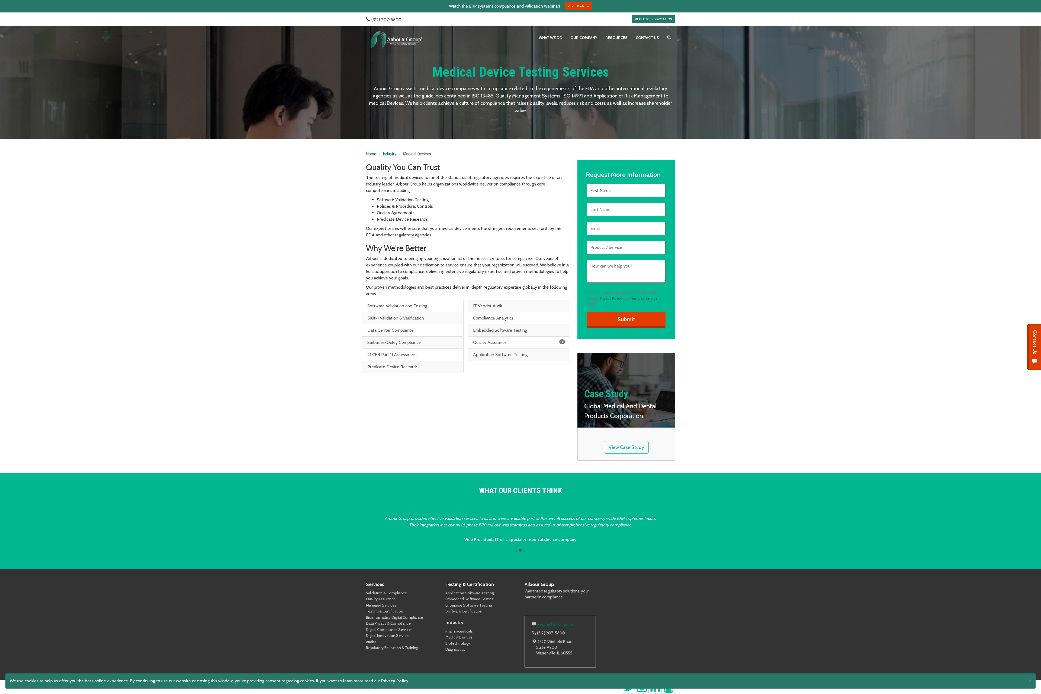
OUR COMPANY (583, 37)
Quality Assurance (517, 342)
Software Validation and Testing (396, 305)
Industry (389, 154)
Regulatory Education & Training (392, 647)
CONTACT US (647, 37)
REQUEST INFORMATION (653, 19)
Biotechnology (457, 643)
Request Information (555, 624)
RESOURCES (616, 37)
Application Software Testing (500, 354)
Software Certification (463, 611)
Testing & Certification (384, 611)
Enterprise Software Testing (468, 605)
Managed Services (381, 605)
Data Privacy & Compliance (388, 623)
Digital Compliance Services (389, 629)
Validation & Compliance (386, 593)
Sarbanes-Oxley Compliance (393, 342)
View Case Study (626, 447)
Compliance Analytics (492, 318)
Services (375, 584)
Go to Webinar (578, 6)
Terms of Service (644, 298)
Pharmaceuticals (459, 631)
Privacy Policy (611, 298)
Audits (371, 641)
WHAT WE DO (550, 37)
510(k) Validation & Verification (395, 318)
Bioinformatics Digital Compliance (394, 617)
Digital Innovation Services (388, 635)
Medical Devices (459, 637)
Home (371, 154)
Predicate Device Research (391, 366)
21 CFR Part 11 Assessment (391, 354)
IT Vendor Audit (487, 305)
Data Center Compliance (390, 330)
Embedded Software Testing (499, 330)
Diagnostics (455, 649)
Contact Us (1035, 342)
